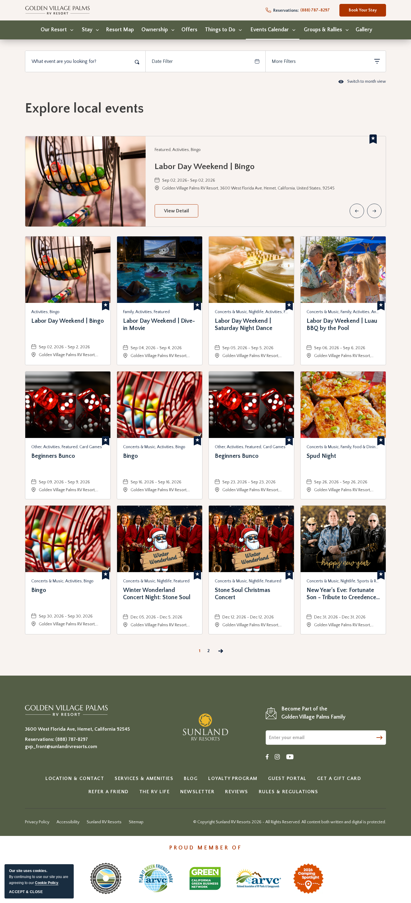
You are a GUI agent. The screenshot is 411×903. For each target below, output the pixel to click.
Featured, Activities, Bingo (178, 149)
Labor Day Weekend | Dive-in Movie (159, 324)
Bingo (130, 456)
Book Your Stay (363, 12)
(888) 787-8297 (71, 739)
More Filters (284, 61)
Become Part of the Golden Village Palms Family (313, 713)
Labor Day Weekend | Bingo (205, 166)
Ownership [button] (154, 30)
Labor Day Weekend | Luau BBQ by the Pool (342, 324)
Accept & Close (26, 892)
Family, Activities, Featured (146, 312)
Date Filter (162, 61)
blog (191, 778)
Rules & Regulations (288, 791)
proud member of (205, 848)
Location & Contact (74, 778)
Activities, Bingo (45, 312)
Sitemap (136, 822)
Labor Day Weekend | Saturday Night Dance (243, 324)
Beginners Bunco (53, 456)
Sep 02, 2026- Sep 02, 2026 (188, 180)
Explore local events (84, 108)
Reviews (236, 791)
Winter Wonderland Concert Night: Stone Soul (156, 594)
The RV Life (154, 791)
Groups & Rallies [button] (323, 30)
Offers (189, 30)
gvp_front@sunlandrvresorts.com (61, 746)
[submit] (379, 737)
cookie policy (46, 883)
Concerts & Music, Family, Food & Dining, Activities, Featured (343, 447)
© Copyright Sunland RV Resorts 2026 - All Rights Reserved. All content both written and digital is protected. (289, 822)
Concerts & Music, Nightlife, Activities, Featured (251, 312)
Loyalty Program (233, 778)
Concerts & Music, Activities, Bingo (154, 447)
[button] (176, 210)
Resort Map (120, 30)
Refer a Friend (108, 791)
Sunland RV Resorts (104, 822)
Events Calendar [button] (269, 30)
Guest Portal (287, 778)
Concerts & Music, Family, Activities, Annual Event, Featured (343, 312)
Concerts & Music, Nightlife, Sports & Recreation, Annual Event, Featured (343, 581)
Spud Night (321, 456)
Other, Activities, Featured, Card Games (66, 447)
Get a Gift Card (339, 778)
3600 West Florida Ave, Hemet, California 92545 (77, 729)
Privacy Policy (37, 822)
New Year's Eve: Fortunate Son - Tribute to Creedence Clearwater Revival (341, 594)
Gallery (364, 30)
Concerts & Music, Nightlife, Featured (156, 581)
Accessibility (68, 822)
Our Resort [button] (54, 30)
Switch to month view (362, 82)
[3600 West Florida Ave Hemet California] (66, 710)
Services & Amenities (144, 778)
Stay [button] (87, 30)
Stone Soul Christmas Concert (242, 594)
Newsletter (197, 791)
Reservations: (285, 10)
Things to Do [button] (220, 30)
